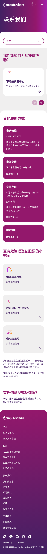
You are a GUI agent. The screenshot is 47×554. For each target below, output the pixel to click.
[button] (41, 102)
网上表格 (18, 398)
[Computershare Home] (14, 418)
